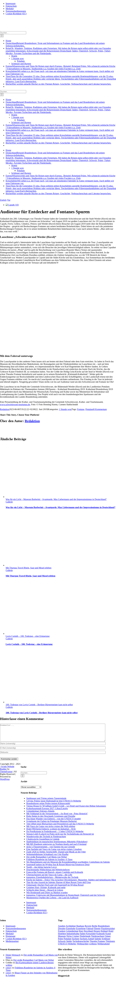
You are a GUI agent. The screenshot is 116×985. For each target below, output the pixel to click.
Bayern (88, 926)
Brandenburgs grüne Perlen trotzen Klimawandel (48, 803)
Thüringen (110, 941)
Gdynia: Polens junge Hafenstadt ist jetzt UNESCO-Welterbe (53, 801)
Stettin (69, 941)
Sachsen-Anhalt (87, 938)
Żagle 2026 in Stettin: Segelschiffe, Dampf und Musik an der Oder (56, 852)
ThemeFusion (6, 771)
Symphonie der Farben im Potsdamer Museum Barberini (51, 821)
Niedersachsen (97, 936)
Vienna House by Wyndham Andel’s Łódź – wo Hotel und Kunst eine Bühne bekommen (66, 806)
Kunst (108, 933)
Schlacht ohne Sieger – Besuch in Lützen (44, 890)
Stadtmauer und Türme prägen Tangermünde (46, 798)
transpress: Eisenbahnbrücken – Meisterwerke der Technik (52, 877)
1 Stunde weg (65, 409)
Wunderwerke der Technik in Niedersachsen (46, 836)
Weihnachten (83, 944)
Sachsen (75, 938)
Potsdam (89, 409)
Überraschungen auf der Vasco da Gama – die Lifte (49, 874)
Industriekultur (73, 933)
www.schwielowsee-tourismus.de (15, 404)
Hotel (110, 931)
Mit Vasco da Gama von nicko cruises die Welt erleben (50, 826)
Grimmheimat (72, 931)
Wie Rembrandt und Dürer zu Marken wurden (47, 892)
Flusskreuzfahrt (108, 928)
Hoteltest (62, 933)
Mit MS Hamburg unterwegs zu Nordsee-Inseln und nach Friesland (56, 844)
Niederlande (85, 936)
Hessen (97, 931)
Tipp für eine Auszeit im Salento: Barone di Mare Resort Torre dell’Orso (58, 882)
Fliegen (97, 928)
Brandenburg (104, 926)
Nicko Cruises (72, 936)
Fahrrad (89, 928)
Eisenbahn (70, 928)
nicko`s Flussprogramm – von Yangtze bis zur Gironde (50, 846)
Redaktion (4, 409)
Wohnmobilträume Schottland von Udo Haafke (47, 854)
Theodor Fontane (97, 941)
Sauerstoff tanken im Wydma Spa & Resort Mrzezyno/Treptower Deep (58, 864)
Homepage (10, 936)
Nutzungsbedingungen (36, 910)
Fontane (80, 409)
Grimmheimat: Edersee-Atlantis (40, 811)
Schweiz (62, 941)
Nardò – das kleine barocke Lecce (41, 867)
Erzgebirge (81, 928)
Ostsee (108, 936)
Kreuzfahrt (91, 933)
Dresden (61, 928)
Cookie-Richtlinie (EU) (36, 912)
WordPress (5, 779)
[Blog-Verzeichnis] (63, 981)
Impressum (31, 902)
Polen (60, 938)
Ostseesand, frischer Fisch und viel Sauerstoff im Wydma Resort (55, 885)
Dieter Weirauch (13, 955)
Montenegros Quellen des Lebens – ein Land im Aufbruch (52, 897)
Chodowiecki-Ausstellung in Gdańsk (42, 839)
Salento (97, 938)
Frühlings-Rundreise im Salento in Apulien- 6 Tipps (49, 859)
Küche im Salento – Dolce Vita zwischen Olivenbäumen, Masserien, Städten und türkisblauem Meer (71, 880)
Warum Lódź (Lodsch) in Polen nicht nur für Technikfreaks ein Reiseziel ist (60, 834)
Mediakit (30, 907)
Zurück (3, 200)
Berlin (94, 926)
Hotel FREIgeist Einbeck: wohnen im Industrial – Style (51, 829)
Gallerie (9, 502)
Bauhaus (80, 926)
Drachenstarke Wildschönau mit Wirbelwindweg (48, 869)
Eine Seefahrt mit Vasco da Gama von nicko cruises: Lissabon (54, 849)
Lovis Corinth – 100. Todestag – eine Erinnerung (28, 636)
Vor (8, 200)
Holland (104, 931)
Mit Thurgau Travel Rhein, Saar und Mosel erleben (28, 568)
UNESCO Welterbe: (67, 944)
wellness (93, 944)
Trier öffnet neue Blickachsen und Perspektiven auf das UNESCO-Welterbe (60, 824)
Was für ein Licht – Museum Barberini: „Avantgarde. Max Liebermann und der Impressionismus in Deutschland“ (56, 499)
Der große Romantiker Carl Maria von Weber (46, 857)
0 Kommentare (100, 409)
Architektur (71, 926)
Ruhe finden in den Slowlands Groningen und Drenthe (50, 816)
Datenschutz (31, 905)
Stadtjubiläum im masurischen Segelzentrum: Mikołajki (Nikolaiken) (56, 841)
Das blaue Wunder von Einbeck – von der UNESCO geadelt (53, 818)
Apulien (61, 926)
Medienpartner (12, 941)
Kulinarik (100, 933)
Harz (81, 931)
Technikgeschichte (80, 941)
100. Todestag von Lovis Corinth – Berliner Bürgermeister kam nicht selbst (39, 704)
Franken (61, 931)
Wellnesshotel (103, 944)
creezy (8, 967)
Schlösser (106, 938)
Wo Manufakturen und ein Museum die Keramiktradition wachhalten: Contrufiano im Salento (68, 862)
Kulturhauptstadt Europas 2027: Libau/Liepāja (47, 808)
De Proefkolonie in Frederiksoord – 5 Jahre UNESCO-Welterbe (54, 831)
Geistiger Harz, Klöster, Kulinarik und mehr (45, 887)
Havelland (88, 931)
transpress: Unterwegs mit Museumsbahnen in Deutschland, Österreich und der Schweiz (65, 895)
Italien (83, 933)
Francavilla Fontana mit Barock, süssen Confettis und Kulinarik (54, 872)
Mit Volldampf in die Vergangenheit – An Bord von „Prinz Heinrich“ (57, 813)
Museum (62, 936)
